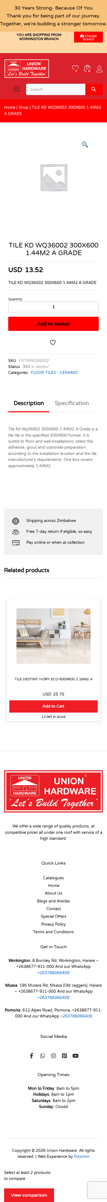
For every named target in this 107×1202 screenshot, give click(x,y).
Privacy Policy (53, 924)
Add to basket (53, 324)
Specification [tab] (72, 403)
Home (9, 107)
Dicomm (81, 1156)
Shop (24, 107)
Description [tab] (29, 403)
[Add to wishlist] (53, 342)
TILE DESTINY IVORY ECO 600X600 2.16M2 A (53, 679)
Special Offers (53, 916)
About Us (53, 893)
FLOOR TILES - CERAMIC (54, 372)
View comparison (29, 1195)
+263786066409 (53, 973)
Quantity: (15, 299)
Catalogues (53, 878)
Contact (53, 909)
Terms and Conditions (53, 932)
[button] (53, 706)
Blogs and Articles (53, 901)
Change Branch (90, 37)
